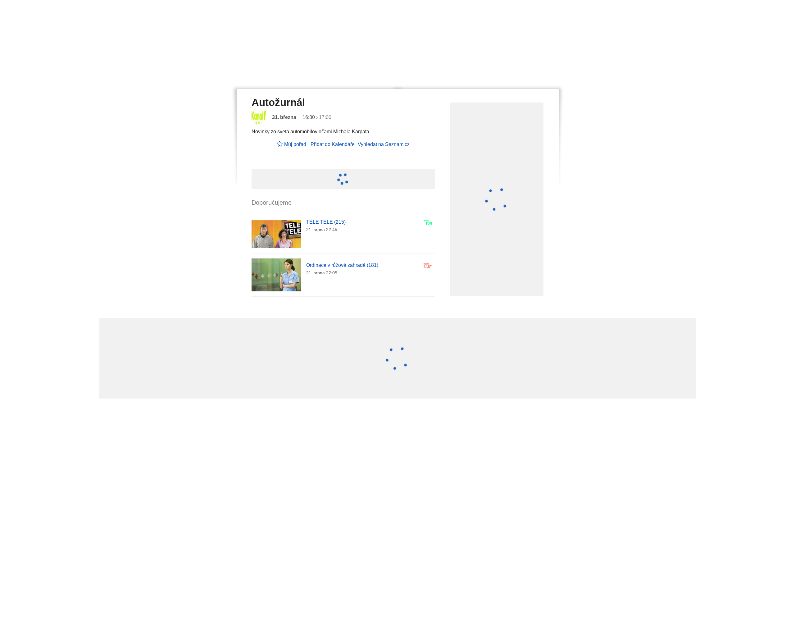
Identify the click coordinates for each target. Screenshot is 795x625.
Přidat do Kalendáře (333, 144)
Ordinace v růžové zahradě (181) (342, 265)
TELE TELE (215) (326, 222)
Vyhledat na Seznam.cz (384, 144)
